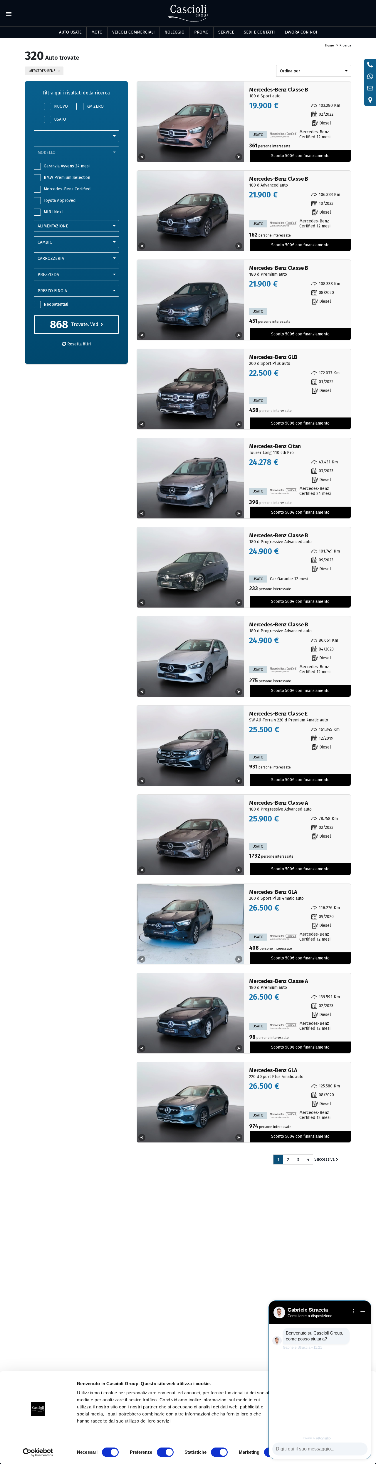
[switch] (165, 1452)
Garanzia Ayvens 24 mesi (67, 166)
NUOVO (61, 106)
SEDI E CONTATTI (259, 32)
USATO (60, 119)
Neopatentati (56, 304)
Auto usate (70, 32)
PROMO (201, 32)
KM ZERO (95, 106)
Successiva (324, 1159)
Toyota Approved (59, 200)
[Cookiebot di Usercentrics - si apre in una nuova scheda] (38, 1452)
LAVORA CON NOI (301, 32)
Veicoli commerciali (133, 32)
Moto (97, 32)
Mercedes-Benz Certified (67, 189)
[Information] (353, 1311)
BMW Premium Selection (67, 177)
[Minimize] (362, 1311)
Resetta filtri (78, 344)
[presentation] (141, 156)
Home (330, 45)
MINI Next (53, 211)
